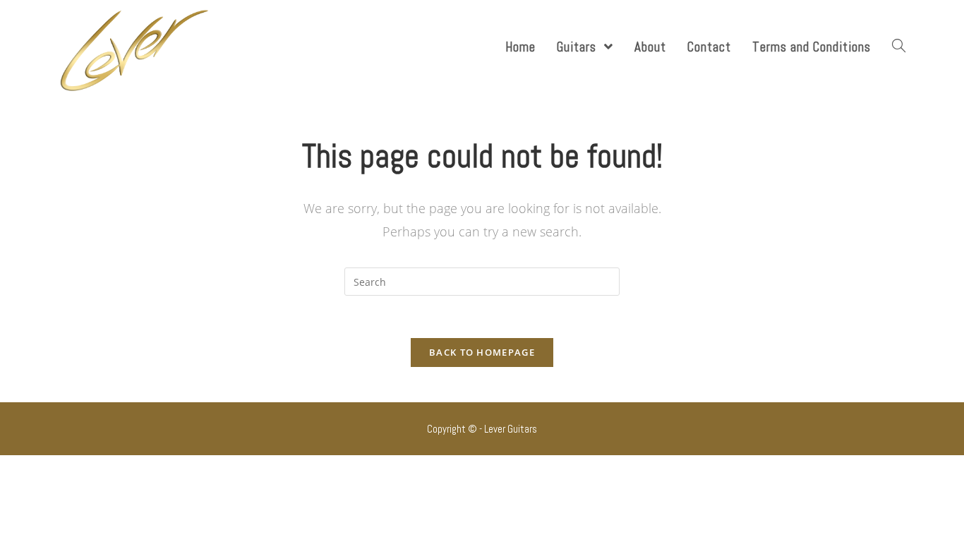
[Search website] (898, 47)
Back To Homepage (482, 352)
